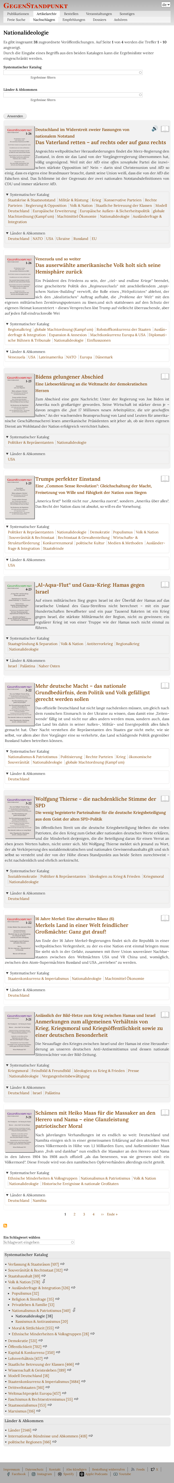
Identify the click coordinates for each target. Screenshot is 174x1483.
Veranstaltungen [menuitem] (99, 14)
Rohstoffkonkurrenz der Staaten (124, 329)
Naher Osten (49, 666)
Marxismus (21, 1411)
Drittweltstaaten (26, 1387)
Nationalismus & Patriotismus (32, 756)
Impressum (11, 1469)
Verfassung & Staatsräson (33, 1264)
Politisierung (71, 756)
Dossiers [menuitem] (99, 19)
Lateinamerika (51, 357)
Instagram (44, 1474)
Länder (19, 1430)
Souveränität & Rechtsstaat (31, 537)
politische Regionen (29, 1442)
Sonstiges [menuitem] (127, 14)
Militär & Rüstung (73, 200)
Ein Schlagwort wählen (21, 1237)
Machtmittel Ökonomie (77, 216)
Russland (80, 238)
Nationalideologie (115, 216)
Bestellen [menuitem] (71, 14)
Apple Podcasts (96, 1474)
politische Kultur (90, 543)
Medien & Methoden (125, 543)
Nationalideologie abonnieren (5, 1226)
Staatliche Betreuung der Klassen (124, 205)
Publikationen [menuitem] (18, 14)
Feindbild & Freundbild (51, 1070)
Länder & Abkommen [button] (27, 233)
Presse (133, 1070)
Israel (12, 666)
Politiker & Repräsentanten (31, 442)
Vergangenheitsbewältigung (65, 1076)
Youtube (125, 1474)
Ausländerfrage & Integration (41, 1288)
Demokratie (100, 532)
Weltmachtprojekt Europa (34, 1393)
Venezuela (16, 357)
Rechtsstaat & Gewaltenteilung (84, 537)
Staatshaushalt (24, 1276)
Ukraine (63, 238)
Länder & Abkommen (20, 89)
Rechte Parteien (99, 756)
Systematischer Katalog (22, 67)
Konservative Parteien (123, 200)
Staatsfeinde (53, 548)
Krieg (96, 200)
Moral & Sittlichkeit (33, 1328)
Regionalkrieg (19, 329)
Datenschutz (34, 1469)
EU (94, 238)
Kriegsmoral (153, 876)
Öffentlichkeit (24, 1346)
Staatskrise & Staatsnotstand (32, 200)
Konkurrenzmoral (58, 543)
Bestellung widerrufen (108, 1469)
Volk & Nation (81, 205)
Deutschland (18, 238)
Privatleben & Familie (33, 1304)
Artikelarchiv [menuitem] (47, 14)
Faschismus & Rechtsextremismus (40, 1399)
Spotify (68, 1474)
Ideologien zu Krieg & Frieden (114, 876)
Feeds (140, 1469)
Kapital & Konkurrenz (31, 1352)
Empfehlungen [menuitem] (74, 19)
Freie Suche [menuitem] (16, 19)
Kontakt (54, 1469)
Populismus (123, 532)
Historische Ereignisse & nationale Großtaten (80, 1183)
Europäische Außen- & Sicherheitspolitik (115, 211)
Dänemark (104, 357)
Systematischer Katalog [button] (29, 194)
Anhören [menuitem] (120, 19)
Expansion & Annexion (68, 335)
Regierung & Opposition (46, 205)
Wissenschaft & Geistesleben (37, 1370)
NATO (38, 238)
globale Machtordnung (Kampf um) (63, 329)
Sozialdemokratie (22, 876)
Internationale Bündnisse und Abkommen (47, 1436)
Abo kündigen (76, 1469)
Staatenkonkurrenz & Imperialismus (38, 978)
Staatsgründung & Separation (33, 643)
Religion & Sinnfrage (33, 1299)
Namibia (39, 1200)
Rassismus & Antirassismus (41, 1321)
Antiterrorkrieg (100, 643)
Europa (86, 357)
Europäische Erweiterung (54, 211)
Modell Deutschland (28, 1375)
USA (49, 238)
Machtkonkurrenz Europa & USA (117, 335)
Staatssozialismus (27, 1405)
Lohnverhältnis (25, 1358)
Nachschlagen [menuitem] (44, 19)
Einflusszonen (99, 340)
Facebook (19, 1474)
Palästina (27, 666)
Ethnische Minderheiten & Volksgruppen (42, 1178)
